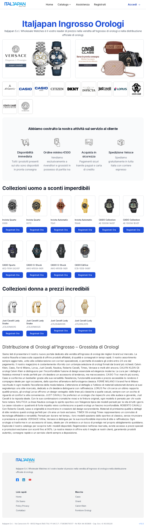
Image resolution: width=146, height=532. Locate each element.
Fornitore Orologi (83, 510)
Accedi (132, 4)
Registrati (100, 4)
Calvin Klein (80, 506)
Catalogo (63, 4)
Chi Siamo (20, 501)
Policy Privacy (22, 506)
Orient (78, 501)
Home (49, 4)
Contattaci (20, 510)
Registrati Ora (13, 230)
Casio (78, 496)
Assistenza (83, 4)
